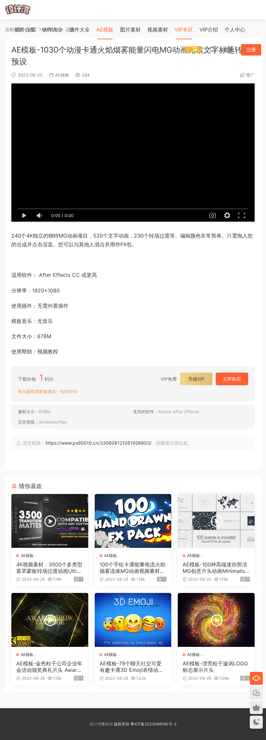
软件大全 (52, 29)
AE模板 (105, 29)
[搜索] (212, 49)
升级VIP (196, 379)
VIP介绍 (209, 29)
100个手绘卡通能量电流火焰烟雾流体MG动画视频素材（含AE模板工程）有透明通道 (132, 567)
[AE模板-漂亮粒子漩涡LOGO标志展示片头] (216, 620)
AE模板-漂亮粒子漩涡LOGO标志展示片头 (215, 666)
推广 (250, 75)
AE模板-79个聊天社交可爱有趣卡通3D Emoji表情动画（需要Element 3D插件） (131, 666)
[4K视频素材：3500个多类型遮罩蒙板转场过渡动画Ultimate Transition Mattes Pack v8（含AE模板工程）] (49, 521)
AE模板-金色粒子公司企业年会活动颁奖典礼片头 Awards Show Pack (49, 666)
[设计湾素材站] (18, 9)
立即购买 (232, 379)
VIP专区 (184, 29)
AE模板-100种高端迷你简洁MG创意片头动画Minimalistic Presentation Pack (215, 567)
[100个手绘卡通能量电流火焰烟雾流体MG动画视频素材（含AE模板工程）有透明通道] (133, 521)
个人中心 (234, 29)
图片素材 (130, 29)
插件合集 (25, 29)
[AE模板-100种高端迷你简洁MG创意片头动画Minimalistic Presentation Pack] (216, 521)
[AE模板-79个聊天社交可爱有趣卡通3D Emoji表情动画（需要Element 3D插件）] (133, 620)
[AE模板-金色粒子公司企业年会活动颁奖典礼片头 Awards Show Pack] (49, 620)
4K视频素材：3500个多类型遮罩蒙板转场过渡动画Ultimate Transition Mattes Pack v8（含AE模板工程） (49, 567)
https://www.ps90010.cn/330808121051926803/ (98, 443)
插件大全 (79, 29)
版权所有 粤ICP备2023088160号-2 (144, 724)
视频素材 (157, 29)
